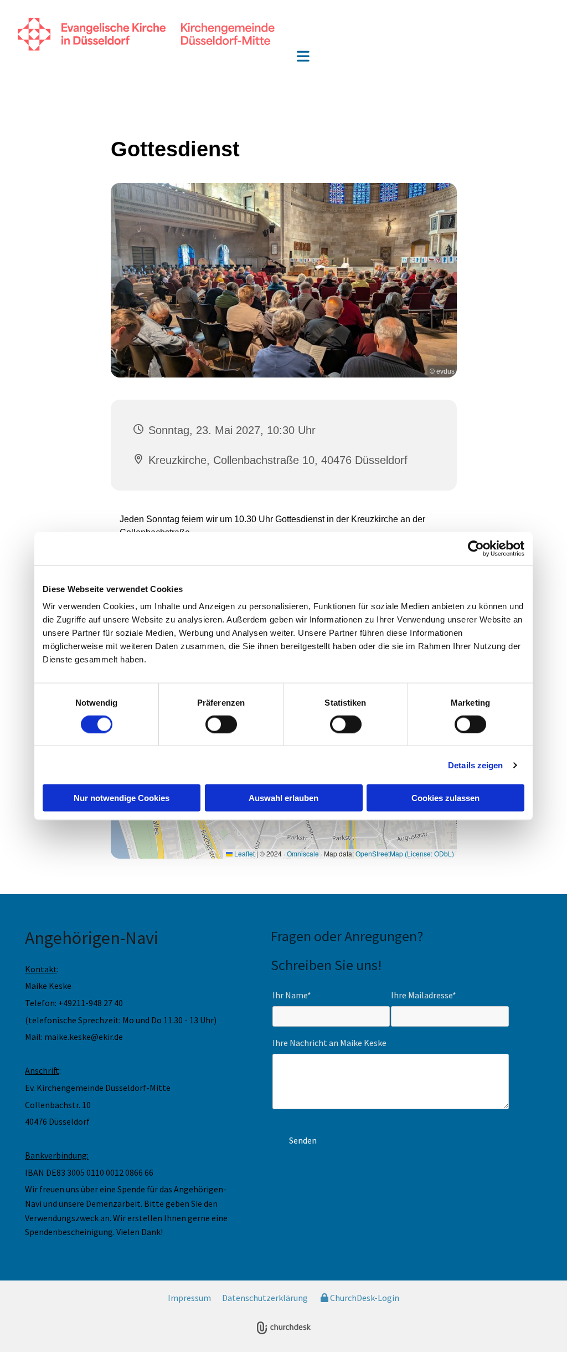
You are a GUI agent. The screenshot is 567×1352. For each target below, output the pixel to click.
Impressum (189, 1297)
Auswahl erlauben (283, 798)
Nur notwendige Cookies (121, 798)
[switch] (221, 724)
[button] (303, 57)
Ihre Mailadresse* (423, 995)
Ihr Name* (291, 995)
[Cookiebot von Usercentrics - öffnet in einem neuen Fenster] (475, 548)
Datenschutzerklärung (265, 1297)
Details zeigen (475, 764)
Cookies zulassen (445, 798)
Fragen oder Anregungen (344, 936)
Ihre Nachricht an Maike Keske (329, 1043)
